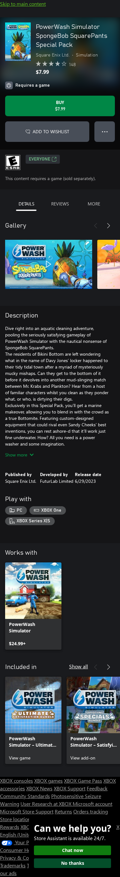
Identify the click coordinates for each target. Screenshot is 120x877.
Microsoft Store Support (26, 811)
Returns (63, 811)
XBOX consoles (16, 780)
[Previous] (95, 225)
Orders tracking (90, 811)
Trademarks (13, 865)
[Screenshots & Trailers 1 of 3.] (48, 264)
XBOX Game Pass (83, 780)
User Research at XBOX (46, 803)
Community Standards (25, 796)
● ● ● (105, 131)
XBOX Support (69, 788)
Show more (16, 455)
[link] (33, 606)
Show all (78, 666)
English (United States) (25, 834)
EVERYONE (39, 159)
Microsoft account (92, 803)
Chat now (72, 850)
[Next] (108, 225)
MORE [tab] (94, 204)
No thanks (72, 863)
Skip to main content (23, 3)
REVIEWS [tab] (60, 204)
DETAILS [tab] (26, 204)
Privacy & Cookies (20, 857)
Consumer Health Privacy (28, 850)
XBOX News (39, 788)
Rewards (9, 826)
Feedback (97, 788)
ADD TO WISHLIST (51, 131)
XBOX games (48, 780)
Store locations (16, 819)
